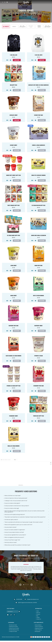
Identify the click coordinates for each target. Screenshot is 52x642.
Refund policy (37, 631)
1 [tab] (23, 584)
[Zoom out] (50, 464)
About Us (38, 612)
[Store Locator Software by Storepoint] (51, 485)
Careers (38, 617)
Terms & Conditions (39, 626)
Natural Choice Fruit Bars (14, 628)
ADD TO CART (16, 60)
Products (38, 614)
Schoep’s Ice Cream (13, 631)
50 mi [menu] (15, 459)
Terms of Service (38, 629)
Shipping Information (39, 628)
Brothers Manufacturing (14, 629)
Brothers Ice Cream (13, 625)
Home (37, 611)
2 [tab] (24, 584)
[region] (35, 473)
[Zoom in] (50, 462)
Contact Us (38, 619)
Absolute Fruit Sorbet (13, 626)
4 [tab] (27, 584)
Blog (37, 615)
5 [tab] (28, 584)
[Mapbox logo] (20, 485)
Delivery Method (38, 625)
